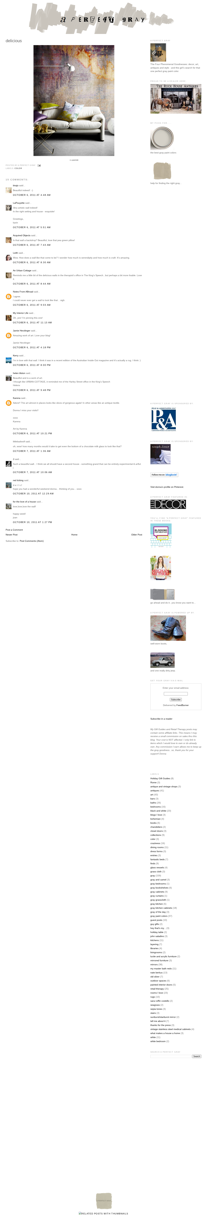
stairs (153, 1013)
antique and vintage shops (163, 786)
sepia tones (156, 1009)
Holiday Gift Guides (160, 778)
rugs (152, 997)
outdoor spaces (158, 980)
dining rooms (157, 847)
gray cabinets (157, 891)
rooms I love (156, 992)
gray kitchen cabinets (161, 908)
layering (154, 944)
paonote (75, 160)
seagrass (155, 1005)
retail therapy (157, 988)
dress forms (156, 851)
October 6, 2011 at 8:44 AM (32, 283)
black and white (158, 810)
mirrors (154, 964)
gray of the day (158, 912)
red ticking (18, 480)
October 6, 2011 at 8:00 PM (32, 365)
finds (152, 863)
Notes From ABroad (23, 291)
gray (152, 875)
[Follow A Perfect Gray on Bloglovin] (164, 476)
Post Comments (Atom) (32, 541)
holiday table (156, 932)
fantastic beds (157, 859)
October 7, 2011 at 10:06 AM (32, 472)
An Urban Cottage (22, 270)
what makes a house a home (165, 1033)
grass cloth (156, 871)
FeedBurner (182, 705)
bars (152, 798)
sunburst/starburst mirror (163, 1017)
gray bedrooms (158, 883)
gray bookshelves (159, 887)
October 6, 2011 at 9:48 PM (32, 390)
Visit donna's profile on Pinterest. (167, 487)
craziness (155, 843)
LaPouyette (19, 203)
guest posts (156, 920)
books (153, 823)
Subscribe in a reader (161, 718)
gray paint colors (158, 916)
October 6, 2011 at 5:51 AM (32, 227)
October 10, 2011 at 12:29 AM (33, 493)
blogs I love (156, 814)
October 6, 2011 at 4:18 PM (32, 347)
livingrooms (156, 952)
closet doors (156, 831)
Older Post (136, 534)
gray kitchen (156, 904)
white (153, 1037)
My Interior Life (20, 313)
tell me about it (157, 1021)
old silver (154, 976)
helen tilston (19, 373)
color (18, 168)
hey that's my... (158, 928)
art (151, 794)
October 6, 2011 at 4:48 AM (32, 195)
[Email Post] (38, 165)
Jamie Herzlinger (21, 330)
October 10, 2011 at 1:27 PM (32, 522)
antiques (154, 790)
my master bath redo (161, 968)
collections (155, 835)
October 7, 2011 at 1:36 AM (32, 451)
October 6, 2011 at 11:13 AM (32, 322)
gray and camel (158, 879)
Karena (16, 398)
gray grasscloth (158, 900)
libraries (154, 948)
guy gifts (154, 924)
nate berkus (156, 972)
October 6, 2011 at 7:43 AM (32, 245)
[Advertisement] (163, 240)
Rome (153, 782)
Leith (15, 253)
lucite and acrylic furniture (163, 956)
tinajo (15, 185)
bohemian (155, 819)
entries (153, 855)
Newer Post (11, 534)
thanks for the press (160, 1025)
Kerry (15, 355)
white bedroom (158, 1041)
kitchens (154, 940)
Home (74, 534)
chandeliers (156, 827)
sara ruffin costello (159, 1001)
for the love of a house (24, 501)
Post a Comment (14, 529)
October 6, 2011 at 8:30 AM (32, 262)
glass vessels (157, 867)
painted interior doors (161, 984)
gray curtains (157, 895)
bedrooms (155, 806)
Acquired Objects (21, 235)
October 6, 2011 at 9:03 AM (32, 305)
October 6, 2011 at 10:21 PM (32, 433)
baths (153, 802)
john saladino (157, 936)
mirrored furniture (159, 960)
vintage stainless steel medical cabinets (170, 1029)
